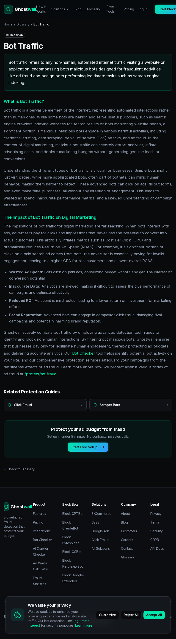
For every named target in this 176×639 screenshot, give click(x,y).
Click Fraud (100, 540)
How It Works (41, 9)
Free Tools (110, 9)
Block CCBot (71, 552)
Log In (143, 9)
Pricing (129, 9)
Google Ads (101, 531)
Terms (155, 522)
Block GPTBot (72, 514)
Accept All (154, 615)
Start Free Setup (84, 447)
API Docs (157, 548)
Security (156, 531)
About (125, 514)
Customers (129, 531)
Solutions (58, 9)
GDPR (154, 540)
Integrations (42, 531)
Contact (127, 548)
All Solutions (101, 548)
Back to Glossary (22, 469)
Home (8, 24)
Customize (107, 615)
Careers (127, 540)
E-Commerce (101, 514)
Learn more (83, 625)
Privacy (156, 514)
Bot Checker (83, 353)
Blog (78, 9)
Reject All (131, 615)
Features (39, 514)
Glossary (93, 9)
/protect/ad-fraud (40, 374)
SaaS (95, 522)
